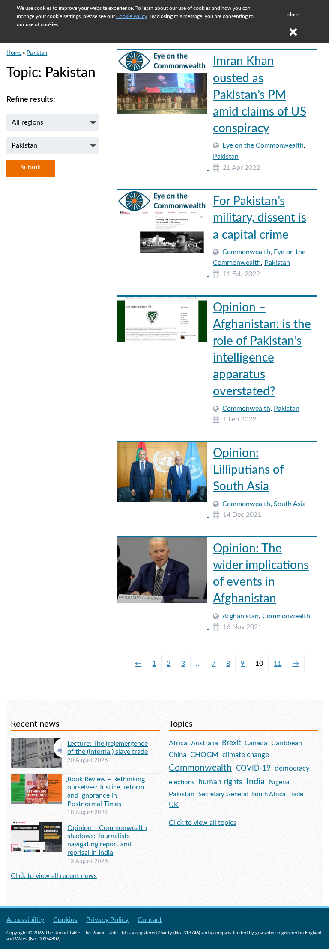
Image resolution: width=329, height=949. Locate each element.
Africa (178, 743)
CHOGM (204, 755)
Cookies (65, 919)
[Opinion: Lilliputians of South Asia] (163, 514)
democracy (292, 768)
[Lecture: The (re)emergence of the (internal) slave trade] (39, 743)
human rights (220, 782)
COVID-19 (253, 768)
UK (174, 804)
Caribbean (286, 743)
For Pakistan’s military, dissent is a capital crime (259, 217)
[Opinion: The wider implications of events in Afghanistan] (163, 626)
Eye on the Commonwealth (263, 145)
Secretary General (223, 794)
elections (181, 782)
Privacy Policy (107, 919)
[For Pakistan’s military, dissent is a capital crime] (163, 273)
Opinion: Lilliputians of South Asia (248, 469)
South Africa (268, 794)
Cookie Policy (131, 16)
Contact (150, 919)
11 (277, 663)
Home (13, 53)
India (255, 781)
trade (296, 794)
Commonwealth (246, 252)
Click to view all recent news (54, 875)
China (177, 755)
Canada (256, 743)
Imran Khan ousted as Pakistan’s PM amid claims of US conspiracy (259, 94)
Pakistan (37, 53)
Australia (204, 743)
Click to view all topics (202, 822)
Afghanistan (240, 616)
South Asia (290, 504)
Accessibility (25, 919)
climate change (245, 755)
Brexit (231, 743)
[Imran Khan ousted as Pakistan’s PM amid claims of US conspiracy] (163, 167)
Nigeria (279, 782)
